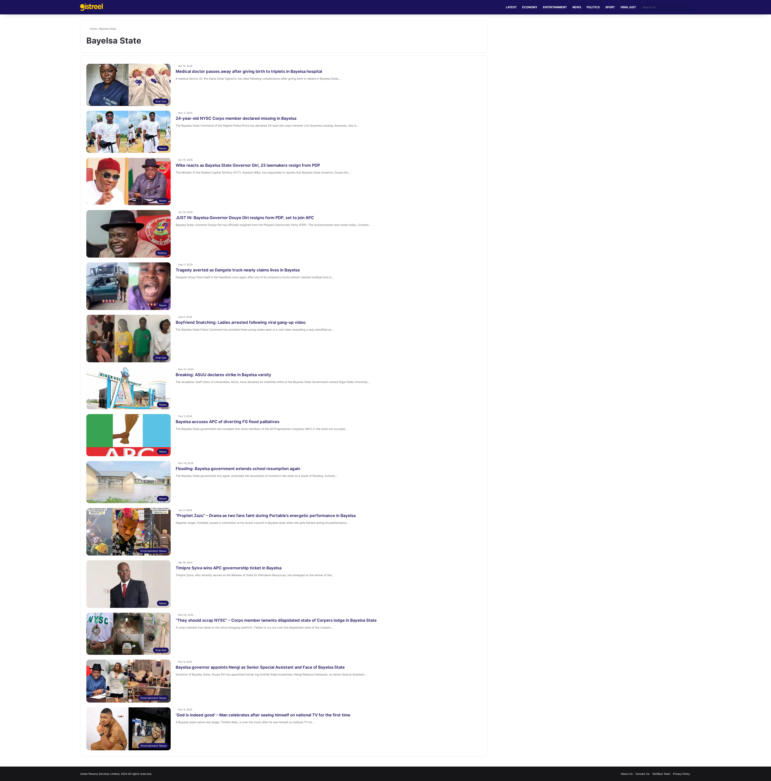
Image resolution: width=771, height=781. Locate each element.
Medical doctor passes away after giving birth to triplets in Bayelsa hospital (249, 71)
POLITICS (593, 7)
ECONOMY (529, 7)
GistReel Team (661, 773)
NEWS (576, 7)
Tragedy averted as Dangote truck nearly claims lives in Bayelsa (238, 270)
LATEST (511, 7)
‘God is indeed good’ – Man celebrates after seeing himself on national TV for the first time (263, 715)
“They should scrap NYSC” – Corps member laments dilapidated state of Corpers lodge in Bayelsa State (276, 620)
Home (93, 28)
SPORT (610, 7)
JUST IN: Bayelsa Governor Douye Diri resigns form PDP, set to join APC (245, 217)
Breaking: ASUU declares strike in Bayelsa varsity (223, 374)
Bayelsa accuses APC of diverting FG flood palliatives (227, 421)
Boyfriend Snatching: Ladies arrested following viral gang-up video (241, 322)
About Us (627, 773)
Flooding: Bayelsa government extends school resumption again (238, 468)
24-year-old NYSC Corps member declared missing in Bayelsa (236, 118)
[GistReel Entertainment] (91, 7)
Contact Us (642, 773)
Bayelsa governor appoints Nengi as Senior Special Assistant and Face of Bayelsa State (260, 667)
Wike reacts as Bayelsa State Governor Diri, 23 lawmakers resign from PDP (248, 165)
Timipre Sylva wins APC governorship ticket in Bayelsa (228, 568)
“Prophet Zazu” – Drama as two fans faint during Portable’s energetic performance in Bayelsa (266, 515)
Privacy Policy (681, 773)
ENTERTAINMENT (555, 7)
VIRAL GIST (628, 7)
